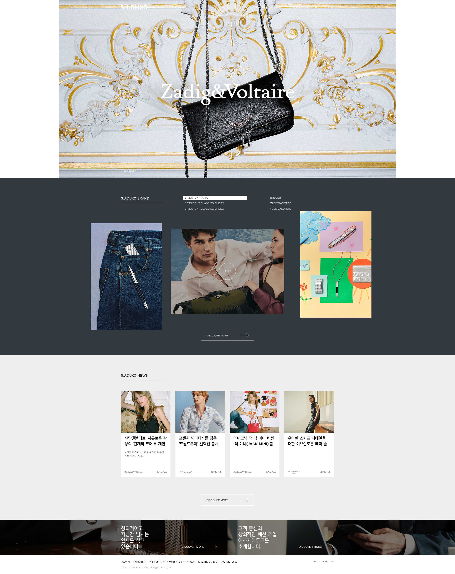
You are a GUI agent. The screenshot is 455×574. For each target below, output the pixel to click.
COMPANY (260, 7)
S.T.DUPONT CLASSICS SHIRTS (204, 203)
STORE (329, 7)
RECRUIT (312, 7)
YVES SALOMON (280, 208)
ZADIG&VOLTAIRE (280, 203)
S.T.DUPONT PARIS (196, 197)
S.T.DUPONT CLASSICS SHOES (204, 208)
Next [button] (330, 170)
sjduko (134, 7)
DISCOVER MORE (217, 335)
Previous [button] (318, 170)
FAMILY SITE (321, 561)
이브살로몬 (227, 89)
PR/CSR (294, 7)
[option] (227, 89)
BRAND (278, 7)
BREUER (275, 197)
